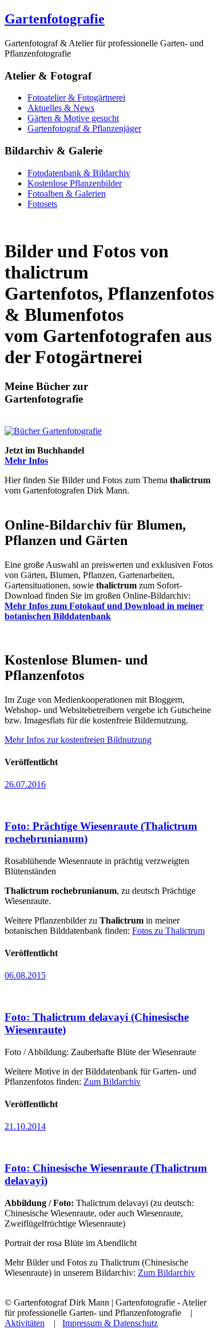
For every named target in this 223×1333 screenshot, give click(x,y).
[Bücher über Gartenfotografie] (53, 431)
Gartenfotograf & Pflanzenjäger (84, 128)
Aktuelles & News (60, 108)
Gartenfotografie (55, 18)
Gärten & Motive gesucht (73, 118)
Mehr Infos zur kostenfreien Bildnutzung (78, 740)
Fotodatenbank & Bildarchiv (78, 173)
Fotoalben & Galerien (66, 193)
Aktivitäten (25, 1323)
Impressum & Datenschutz (110, 1323)
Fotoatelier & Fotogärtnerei (76, 97)
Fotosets (42, 204)
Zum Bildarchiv (112, 1082)
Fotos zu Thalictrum (168, 931)
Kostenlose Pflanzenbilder (74, 183)
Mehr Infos (26, 460)
